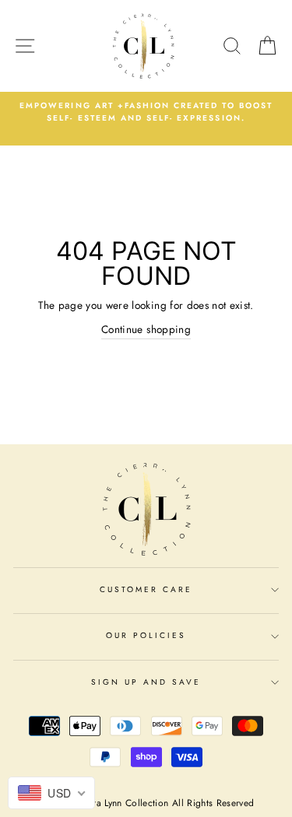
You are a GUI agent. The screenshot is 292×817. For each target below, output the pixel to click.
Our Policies (146, 635)
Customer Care (146, 589)
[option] (146, 112)
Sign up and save (146, 682)
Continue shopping (146, 329)
